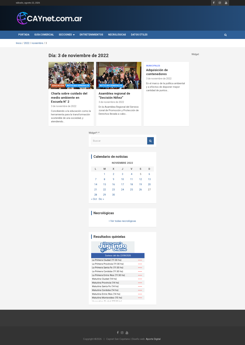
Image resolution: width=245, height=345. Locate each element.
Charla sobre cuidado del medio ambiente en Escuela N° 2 (69, 98)
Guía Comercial (44, 34)
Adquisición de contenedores (157, 72)
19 (140, 184)
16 (113, 184)
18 (131, 184)
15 (104, 184)
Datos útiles (139, 34)
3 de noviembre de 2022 (63, 106)
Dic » (101, 199)
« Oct (94, 199)
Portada (23, 34)
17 (122, 184)
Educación (58, 85)
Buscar (150, 141)
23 (113, 189)
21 (95, 189)
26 (140, 189)
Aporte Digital (153, 339)
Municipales (153, 66)
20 (149, 184)
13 (149, 179)
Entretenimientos (91, 34)
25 (131, 189)
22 (104, 189)
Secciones (65, 34)
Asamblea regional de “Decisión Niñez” (114, 96)
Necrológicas (117, 34)
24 (122, 189)
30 (113, 194)
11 (131, 179)
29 (104, 194)
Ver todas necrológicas (123, 221)
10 (122, 179)
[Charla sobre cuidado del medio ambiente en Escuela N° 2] (71, 75)
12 (140, 179)
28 (95, 194)
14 (95, 184)
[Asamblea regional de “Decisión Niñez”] (119, 75)
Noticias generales (78, 85)
